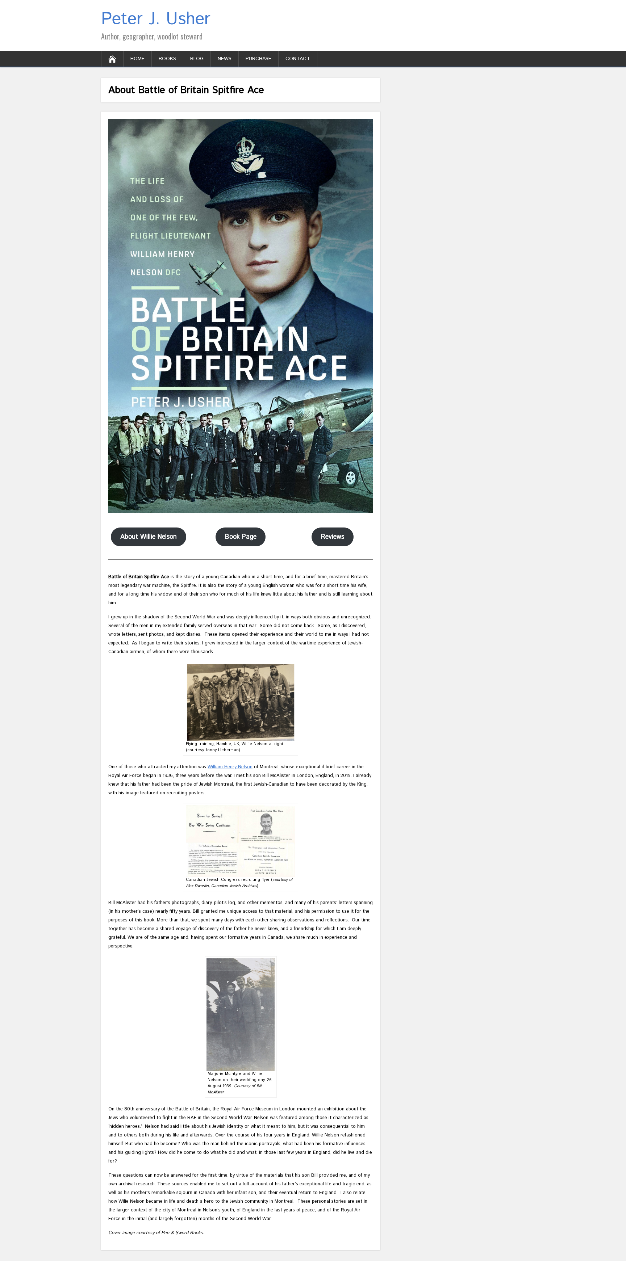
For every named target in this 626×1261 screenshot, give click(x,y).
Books (167, 58)
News (224, 58)
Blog (197, 58)
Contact (297, 58)
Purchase (258, 58)
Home (137, 58)
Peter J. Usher (155, 19)
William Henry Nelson (230, 767)
